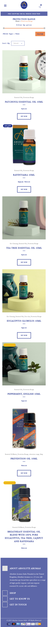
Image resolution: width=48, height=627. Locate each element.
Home (17, 21)
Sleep (41, 454)
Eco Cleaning (14, 243)
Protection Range (28, 97)
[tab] (24, 568)
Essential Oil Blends (11, 454)
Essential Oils (18, 97)
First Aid (27, 316)
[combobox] (18, 43)
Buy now (24, 116)
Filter (40, 34)
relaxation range (34, 454)
